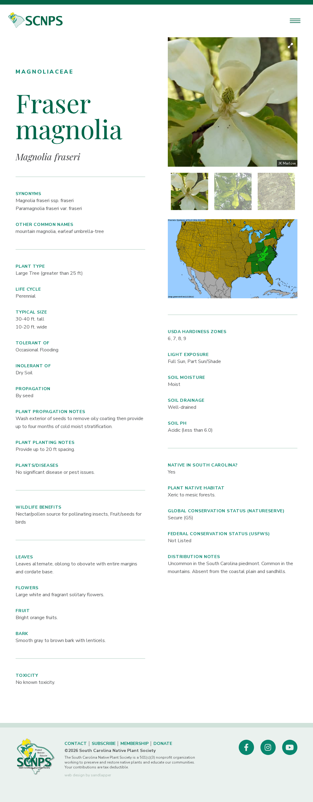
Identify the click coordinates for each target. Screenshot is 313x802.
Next (302, 102)
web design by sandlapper (87, 775)
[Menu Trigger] (295, 20)
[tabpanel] (189, 191)
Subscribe (104, 743)
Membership (134, 743)
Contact (75, 743)
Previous (163, 102)
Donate (162, 743)
